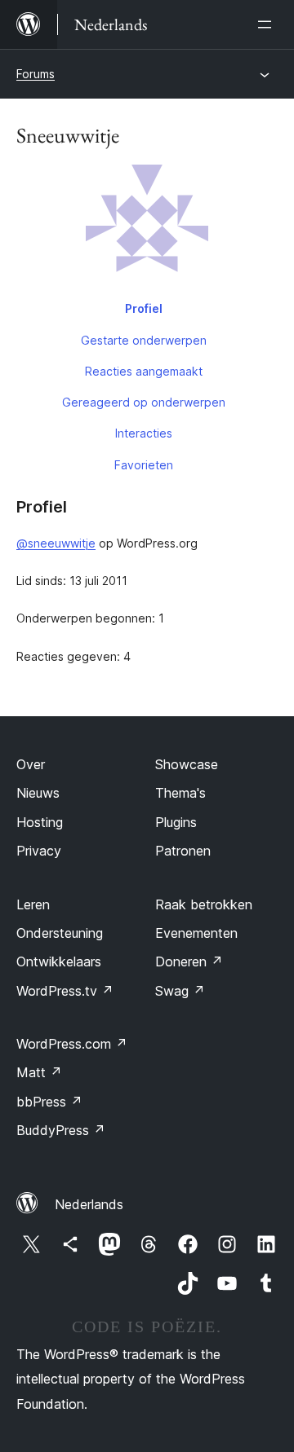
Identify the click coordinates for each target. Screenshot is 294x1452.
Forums (35, 74)
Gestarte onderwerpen (144, 340)
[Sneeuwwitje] (147, 229)
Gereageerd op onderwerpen (143, 402)
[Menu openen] (268, 24)
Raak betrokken (203, 904)
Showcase (186, 764)
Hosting (39, 822)
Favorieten (143, 465)
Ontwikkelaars (58, 961)
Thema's (180, 793)
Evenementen (196, 933)
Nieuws (38, 793)
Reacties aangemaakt (144, 371)
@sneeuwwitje (56, 543)
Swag (180, 991)
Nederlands (89, 1204)
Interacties (143, 433)
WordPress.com (71, 1044)
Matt (39, 1072)
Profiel (144, 308)
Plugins (176, 822)
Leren (33, 904)
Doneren (189, 961)
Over (30, 764)
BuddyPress (60, 1130)
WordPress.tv (65, 991)
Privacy (38, 851)
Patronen (183, 851)
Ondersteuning (59, 933)
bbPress (49, 1101)
